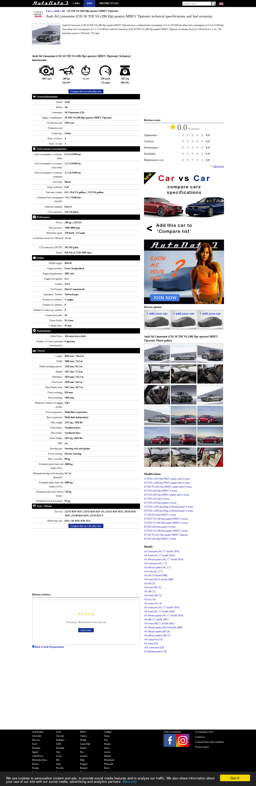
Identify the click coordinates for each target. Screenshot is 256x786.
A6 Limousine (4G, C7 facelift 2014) (161, 551)
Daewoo (36, 740)
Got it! (235, 777)
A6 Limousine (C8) (153, 639)
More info (130, 781)
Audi (57, 10)
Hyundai (60, 748)
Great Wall (85, 744)
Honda (107, 744)
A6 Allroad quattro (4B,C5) (157, 635)
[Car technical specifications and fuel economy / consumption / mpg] (50, 3)
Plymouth (108, 764)
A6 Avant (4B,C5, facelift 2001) (159, 623)
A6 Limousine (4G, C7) (155, 563)
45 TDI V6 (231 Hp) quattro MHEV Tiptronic (166, 534)
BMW (83, 732)
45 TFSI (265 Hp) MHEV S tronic (160, 490)
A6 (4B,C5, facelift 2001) (156, 619)
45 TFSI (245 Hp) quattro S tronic (160, 502)
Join (89, 3)
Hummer (36, 748)
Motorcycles (109, 3)
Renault (83, 768)
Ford (34, 744)
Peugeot (84, 764)
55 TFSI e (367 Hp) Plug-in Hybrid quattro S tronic (168, 506)
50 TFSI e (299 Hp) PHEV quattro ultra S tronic (167, 482)
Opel (58, 764)
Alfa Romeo (38, 732)
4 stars (197, 135)
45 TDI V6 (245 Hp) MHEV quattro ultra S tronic (168, 486)
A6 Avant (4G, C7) (153, 571)
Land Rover (37, 756)
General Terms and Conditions (209, 742)
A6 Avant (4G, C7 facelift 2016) (159, 611)
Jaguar (35, 752)
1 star (183, 135)
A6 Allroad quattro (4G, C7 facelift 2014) (163, 559)
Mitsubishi (109, 760)
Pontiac (35, 768)
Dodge (83, 740)
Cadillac (108, 732)
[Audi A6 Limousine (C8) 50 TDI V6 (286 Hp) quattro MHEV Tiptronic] (157, 362)
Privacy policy (202, 747)
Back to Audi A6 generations (49, 646)
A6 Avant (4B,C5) (152, 595)
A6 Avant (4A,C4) (153, 603)
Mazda (107, 756)
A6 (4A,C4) (150, 599)
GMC (59, 744)
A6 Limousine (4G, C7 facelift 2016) (161, 607)
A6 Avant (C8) (151, 643)
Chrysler (60, 736)
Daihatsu (60, 740)
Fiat (106, 740)
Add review (86, 630)
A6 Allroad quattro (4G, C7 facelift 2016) (163, 615)
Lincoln (83, 756)
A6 (63, 10)
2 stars (188, 135)
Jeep (58, 752)
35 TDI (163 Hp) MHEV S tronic (160, 514)
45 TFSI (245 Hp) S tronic (156, 498)
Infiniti (83, 748)
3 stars (193, 135)
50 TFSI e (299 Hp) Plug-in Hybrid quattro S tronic (168, 510)
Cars (76, 3)
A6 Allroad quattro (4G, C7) (157, 567)
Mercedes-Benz (39, 760)
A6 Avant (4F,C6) (152, 587)
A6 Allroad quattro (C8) (155, 651)
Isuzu (106, 748)
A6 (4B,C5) (149, 591)
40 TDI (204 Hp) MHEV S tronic (160, 538)
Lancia (107, 752)
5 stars (202, 135)
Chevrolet (36, 736)
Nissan (35, 764)
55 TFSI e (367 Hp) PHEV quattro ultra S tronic (167, 478)
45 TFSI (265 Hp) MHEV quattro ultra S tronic (166, 494)
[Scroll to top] (241, 771)
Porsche (60, 768)
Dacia (106, 736)
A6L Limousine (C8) (154, 647)
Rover (107, 768)
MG (58, 760)
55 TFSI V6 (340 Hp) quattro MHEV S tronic (166, 518)
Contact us (200, 737)
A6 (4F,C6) (149, 583)
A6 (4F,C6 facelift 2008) (155, 575)
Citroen (83, 736)
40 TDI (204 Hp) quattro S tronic (160, 526)
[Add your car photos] (157, 328)
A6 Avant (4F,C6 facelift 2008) (158, 579)
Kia (81, 752)
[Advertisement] (86, 561)
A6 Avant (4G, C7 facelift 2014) (159, 555)
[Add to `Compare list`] (184, 237)
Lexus (59, 756)
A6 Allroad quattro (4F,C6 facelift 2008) (163, 627)
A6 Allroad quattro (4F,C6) (157, 631)
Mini (82, 760)
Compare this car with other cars (86, 91)
